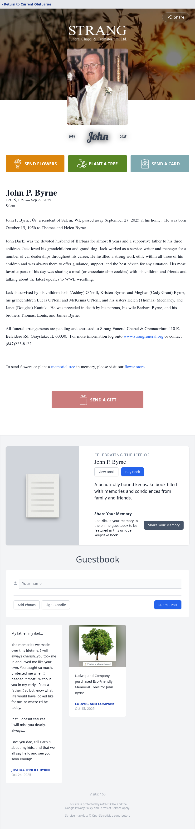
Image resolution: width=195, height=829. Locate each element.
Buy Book (132, 471)
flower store (135, 366)
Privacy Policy (84, 808)
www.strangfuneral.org (143, 336)
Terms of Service (110, 808)
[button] (98, 646)
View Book (106, 471)
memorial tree (63, 366)
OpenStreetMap (102, 816)
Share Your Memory (164, 525)
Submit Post (167, 604)
